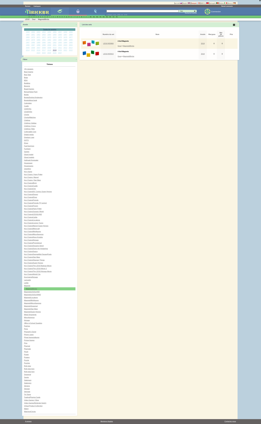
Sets (60, 11)
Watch (26, 409)
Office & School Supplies (33, 323)
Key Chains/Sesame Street (34, 246)
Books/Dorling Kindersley (33, 97)
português (213, 3)
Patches (27, 326)
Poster (26, 354)
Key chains (28, 172)
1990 (44, 42)
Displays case (29, 137)
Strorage (27, 392)
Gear (119, 46)
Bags (26, 77)
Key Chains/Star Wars (32, 257)
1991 (49, 42)
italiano (222, 3)
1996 (28, 45)
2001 (54, 45)
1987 (28, 42)
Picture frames (29, 340)
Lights (26, 283)
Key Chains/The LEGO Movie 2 (35, 268)
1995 (71, 42)
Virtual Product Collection (33, 406)
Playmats (27, 349)
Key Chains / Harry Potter (33, 174)
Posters (27, 357)
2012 (65, 48)
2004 (71, 45)
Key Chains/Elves (30, 197)
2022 (71, 50)
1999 (44, 45)
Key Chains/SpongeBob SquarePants (37, 254)
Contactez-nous (230, 421)
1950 (33, 32)
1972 (44, 37)
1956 (54, 32)
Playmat (27, 346)
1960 (28, 35)
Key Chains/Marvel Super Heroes (36, 226)
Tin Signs (27, 394)
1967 (65, 35)
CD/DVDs (27, 109)
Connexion (216, 11)
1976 (65, 37)
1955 (49, 32)
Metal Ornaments (30, 315)
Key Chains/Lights (30, 217)
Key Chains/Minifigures (32, 231)
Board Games (29, 89)
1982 (49, 40)
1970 (33, 37)
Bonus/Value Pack (30, 92)
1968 (71, 35)
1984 (60, 40)
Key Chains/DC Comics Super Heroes (38, 191)
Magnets (27, 286)
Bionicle (27, 86)
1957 (60, 32)
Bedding (27, 83)
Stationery (27, 383)
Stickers (27, 386)
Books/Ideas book (30, 100)
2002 (60, 45)
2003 (65, 45)
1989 (38, 42)
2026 (54, 53)
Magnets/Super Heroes (32, 312)
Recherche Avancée (191, 13)
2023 (38, 53)
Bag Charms (28, 72)
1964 (49, 35)
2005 (28, 48)
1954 (44, 32)
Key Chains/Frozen (31, 206)
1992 (54, 42)
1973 (49, 37)
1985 (65, 40)
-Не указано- (29, 69)
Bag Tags (27, 75)
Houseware (28, 163)
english (185, 3)
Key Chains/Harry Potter (33, 209)
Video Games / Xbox (31, 400)
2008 (44, 48)
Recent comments (227, 6)
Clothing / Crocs (30, 126)
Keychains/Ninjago (31, 277)
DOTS (26, 140)
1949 (28, 32)
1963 (44, 35)
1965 (54, 35)
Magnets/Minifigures (31, 300)
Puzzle (26, 360)
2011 (60, 48)
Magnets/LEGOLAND (32, 292)
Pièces (96, 11)
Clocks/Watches (30, 117)
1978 (28, 40)
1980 (38, 40)
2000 (49, 45)
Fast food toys (29, 146)
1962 (38, 35)
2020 (60, 50)
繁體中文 (203, 3)
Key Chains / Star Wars (32, 180)
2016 (38, 50)
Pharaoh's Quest (30, 332)
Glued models (29, 157)
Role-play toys (29, 372)
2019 (54, 50)
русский (177, 3)
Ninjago (27, 320)
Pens (26, 329)
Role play (27, 366)
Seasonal (27, 374)
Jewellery (27, 169)
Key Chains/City (30, 189)
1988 (33, 42)
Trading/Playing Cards (32, 397)
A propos (28, 421)
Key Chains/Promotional (33, 243)
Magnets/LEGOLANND (32, 295)
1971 (38, 37)
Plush (26, 352)
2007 (38, 48)
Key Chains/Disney (31, 194)
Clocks (26, 114)
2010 (54, 48)
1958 (65, 32)
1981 (44, 40)
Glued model (28, 154)
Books (26, 95)
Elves (26, 143)
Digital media (29, 134)
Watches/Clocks (30, 411)
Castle (26, 106)
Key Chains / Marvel (31, 177)
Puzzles (27, 363)
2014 (28, 50)
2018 (49, 50)
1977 (71, 37)
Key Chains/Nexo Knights (33, 237)
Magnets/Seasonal (31, 306)
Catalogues (37, 6)
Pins (25, 343)
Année (25, 24)
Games (26, 152)
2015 (33, 50)
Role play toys (29, 369)
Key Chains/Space (31, 251)
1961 (33, 35)
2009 (49, 48)
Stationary (27, 380)
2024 (44, 53)
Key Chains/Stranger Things (34, 260)
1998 (38, 45)
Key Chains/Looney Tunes (33, 223)
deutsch (230, 3)
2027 (60, 53)
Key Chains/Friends (31, 200)
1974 (54, 37)
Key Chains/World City (32, 274)
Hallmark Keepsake (31, 160)
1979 (33, 40)
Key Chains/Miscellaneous (33, 234)
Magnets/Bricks (31, 289)
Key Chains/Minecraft (32, 229)
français (194, 3)
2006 (33, 48)
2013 (70, 48)
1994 (65, 42)
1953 (38, 32)
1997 (33, 45)
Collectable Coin (30, 132)
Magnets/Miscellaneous (32, 303)
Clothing (27, 120)
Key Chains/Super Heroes (33, 263)
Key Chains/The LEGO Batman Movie (37, 266)
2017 (44, 50)
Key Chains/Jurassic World (34, 211)
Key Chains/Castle (31, 186)
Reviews (27, 6)
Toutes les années (49, 29)
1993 (60, 42)
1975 (60, 37)
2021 (65, 50)
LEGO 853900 (108, 43)
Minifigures (78, 11)
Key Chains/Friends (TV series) (35, 203)
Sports (26, 377)
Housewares (28, 166)
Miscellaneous (29, 317)
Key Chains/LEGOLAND (33, 214)
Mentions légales (107, 421)
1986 (71, 40)
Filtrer (25, 59)
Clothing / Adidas (30, 123)
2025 (49, 53)
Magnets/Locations (31, 297)
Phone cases (29, 334)
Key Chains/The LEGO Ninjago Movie (38, 271)
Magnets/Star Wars (31, 309)
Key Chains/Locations (32, 220)
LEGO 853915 (108, 54)
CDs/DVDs (28, 112)
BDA (26, 80)
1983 (54, 40)
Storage (27, 389)
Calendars (28, 103)
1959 (71, 32)
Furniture (27, 149)
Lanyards (27, 280)
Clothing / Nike (29, 129)
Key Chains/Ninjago (31, 240)
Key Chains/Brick (30, 183)
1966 (60, 35)
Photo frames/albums (31, 337)
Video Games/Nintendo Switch (35, 403)
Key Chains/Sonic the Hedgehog (36, 249)
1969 (28, 37)
